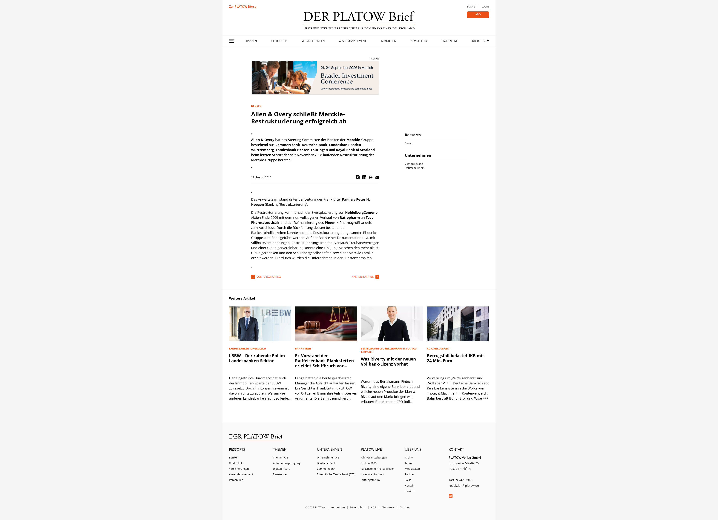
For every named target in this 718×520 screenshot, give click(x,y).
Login (485, 6)
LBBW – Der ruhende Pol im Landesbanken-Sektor (257, 358)
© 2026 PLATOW (315, 507)
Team (408, 463)
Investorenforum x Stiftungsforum (372, 477)
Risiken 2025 (369, 463)
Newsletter (419, 41)
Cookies (404, 507)
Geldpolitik (279, 41)
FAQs (408, 480)
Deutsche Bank (326, 463)
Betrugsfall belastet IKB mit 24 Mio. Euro (455, 358)
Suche (471, 6)
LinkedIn (450, 496)
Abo (478, 14)
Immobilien (388, 41)
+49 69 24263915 (460, 480)
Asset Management (352, 41)
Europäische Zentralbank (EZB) (336, 474)
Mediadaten (412, 468)
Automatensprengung (286, 463)
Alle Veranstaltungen (374, 457)
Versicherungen (313, 41)
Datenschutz (358, 507)
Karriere (410, 491)
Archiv (409, 457)
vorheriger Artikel (269, 276)
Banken (251, 41)
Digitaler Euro (281, 468)
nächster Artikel (363, 276)
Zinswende (280, 474)
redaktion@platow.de (464, 486)
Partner (409, 474)
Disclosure (388, 507)
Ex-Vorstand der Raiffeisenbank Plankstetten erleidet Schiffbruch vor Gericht (324, 363)
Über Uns (478, 41)
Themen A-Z (280, 457)
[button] (358, 177)
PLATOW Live (449, 41)
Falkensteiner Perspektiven (378, 468)
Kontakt (409, 485)
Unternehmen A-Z (328, 457)
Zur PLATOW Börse (242, 6)
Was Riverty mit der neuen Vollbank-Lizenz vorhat (388, 361)
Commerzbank (326, 468)
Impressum (338, 507)
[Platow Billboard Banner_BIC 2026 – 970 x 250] (315, 78)
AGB (373, 507)
